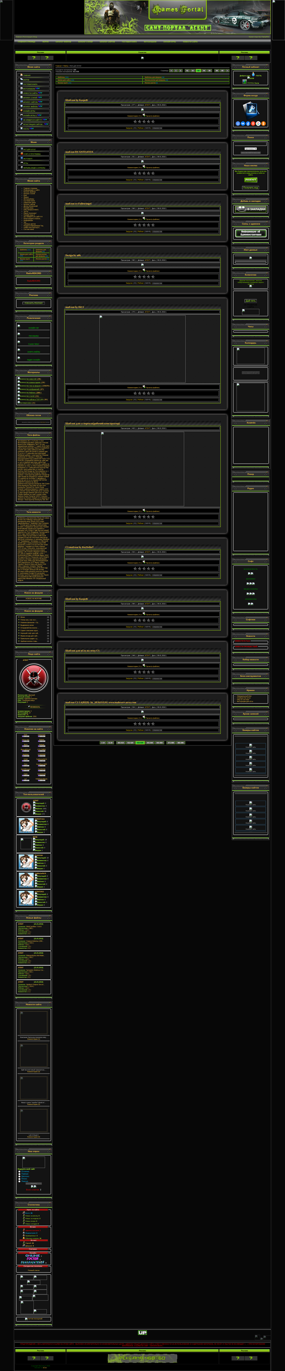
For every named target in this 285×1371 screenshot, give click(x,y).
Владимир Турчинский (39, 532)
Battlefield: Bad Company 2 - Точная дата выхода (33, 524)
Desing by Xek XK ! (42, 500)
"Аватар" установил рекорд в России (30, 567)
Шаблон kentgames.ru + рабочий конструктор (34, 466)
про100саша (25, 769)
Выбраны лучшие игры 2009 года (32, 560)
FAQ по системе (243, 700)
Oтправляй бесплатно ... (29, 628)
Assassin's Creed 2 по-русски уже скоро (33, 544)
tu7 (25, 779)
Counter (20, 450)
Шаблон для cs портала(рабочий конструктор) (92, 423)
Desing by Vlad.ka (39, 473)
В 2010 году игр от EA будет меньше (33, 568)
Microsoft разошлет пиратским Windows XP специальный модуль (32, 578)
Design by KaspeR (28, 476)
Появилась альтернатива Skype (30, 518)
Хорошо (24, 1174)
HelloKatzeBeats (42, 779)
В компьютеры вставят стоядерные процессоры (32, 526)
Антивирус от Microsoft (39, 541)
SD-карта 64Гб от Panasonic (28, 557)
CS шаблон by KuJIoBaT (79, 547)
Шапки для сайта (26, 254)
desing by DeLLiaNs (29, 485)
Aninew (41, 740)
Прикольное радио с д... (29, 638)
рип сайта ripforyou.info (32, 450)
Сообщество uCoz (244, 698)
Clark (26, 774)
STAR (26, 759)
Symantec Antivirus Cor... (31, 970)
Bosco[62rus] (25, 749)
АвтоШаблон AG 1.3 (25, 441)
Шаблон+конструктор (26, 484)
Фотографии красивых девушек (30, 442)
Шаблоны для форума (41, 250)
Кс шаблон (39, 476)
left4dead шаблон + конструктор (29, 455)
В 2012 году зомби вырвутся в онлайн (33, 533)
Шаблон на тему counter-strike (34, 494)
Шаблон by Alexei (31, 482)
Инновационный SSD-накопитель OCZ (33, 561)
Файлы (65, 66)
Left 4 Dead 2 (29, 530)
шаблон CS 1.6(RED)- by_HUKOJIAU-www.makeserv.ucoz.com (100, 702)
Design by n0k (73, 255)
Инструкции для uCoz (245, 701)
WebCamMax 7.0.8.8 (29, 926)
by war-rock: (41, 485)
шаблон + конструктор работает (30, 475)
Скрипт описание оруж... (29, 630)
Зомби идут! (22, 543)
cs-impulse (35, 480)
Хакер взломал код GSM (36, 543)
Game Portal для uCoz (34, 491)
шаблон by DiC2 (74, 307)
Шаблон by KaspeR (76, 100)
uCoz (45, 1367)
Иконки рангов (41, 259)
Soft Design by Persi (31, 471)
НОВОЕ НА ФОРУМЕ (34, 598)
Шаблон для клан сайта (33, 462)
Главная (59, 66)
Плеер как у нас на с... (28, 620)
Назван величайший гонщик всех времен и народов (33, 528)
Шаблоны (23, 250)
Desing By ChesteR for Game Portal (31, 487)
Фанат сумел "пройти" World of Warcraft (31, 563)
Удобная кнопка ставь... (29, 641)
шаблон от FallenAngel (78, 203)
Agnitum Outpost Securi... (31, 984)
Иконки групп (25, 259)
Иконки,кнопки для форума (41, 255)
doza (25, 744)
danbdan (26, 754)
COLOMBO (41, 749)
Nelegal (41, 744)
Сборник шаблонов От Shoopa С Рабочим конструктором (33, 457)
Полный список (33, 1270)
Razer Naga (22, 536)
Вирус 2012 (44, 555)
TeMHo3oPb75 (41, 759)
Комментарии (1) (33, 1039)
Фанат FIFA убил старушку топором (32, 565)
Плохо (24, 1179)
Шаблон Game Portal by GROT (29, 496)
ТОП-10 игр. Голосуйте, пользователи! (32, 548)
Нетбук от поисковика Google (33, 572)
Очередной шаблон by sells (34, 460)
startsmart (41, 735)
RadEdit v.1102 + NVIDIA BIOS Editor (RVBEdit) (31, 554)
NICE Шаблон (38, 466)
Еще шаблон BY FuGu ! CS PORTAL (32, 463)
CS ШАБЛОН (44, 448)
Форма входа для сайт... (29, 636)
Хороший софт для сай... (29, 633)
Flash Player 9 (43, 422)
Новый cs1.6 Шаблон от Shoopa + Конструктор (34, 499)
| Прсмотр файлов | (151, 116)
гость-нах (25, 740)
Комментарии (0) (33, 1071)
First (25, 764)
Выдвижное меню (27, 625)
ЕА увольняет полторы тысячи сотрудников (31, 574)
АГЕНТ (25, 660)
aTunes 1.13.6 (38, 441)
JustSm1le (41, 769)
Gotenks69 (42, 774)
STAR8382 (41, 754)
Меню (22, 617)
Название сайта (251, 738)
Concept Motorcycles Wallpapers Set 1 (33, 443)
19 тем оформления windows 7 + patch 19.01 (32, 445)
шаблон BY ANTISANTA (79, 151)
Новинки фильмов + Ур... (29, 622)
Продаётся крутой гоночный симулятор (33, 537)
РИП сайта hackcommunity (33, 447)
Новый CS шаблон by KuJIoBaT (33, 477)
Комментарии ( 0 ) (134, 116)
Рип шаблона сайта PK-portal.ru (31, 450)
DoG (25, 735)
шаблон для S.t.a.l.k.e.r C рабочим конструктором (33, 452)
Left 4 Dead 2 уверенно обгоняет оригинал (33, 558)
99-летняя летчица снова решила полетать (31, 570)
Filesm (36, 448)
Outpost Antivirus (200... (31, 941)
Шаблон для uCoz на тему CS (82, 650)
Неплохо (25, 1176)
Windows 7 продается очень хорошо (31, 546)
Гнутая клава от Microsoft (36, 536)
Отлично (25, 1171)
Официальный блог (244, 696)
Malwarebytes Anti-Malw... (31, 955)
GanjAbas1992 (41, 764)
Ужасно (24, 1181)
